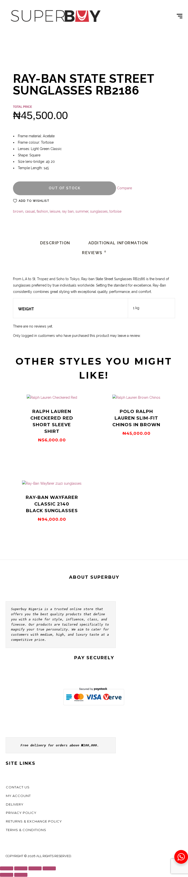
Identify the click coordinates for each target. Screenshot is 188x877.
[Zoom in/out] (6, 868)
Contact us (18, 787)
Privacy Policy (21, 813)
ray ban (68, 211)
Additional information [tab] (118, 243)
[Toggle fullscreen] (20, 868)
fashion (42, 211)
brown (18, 211)
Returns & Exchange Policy (34, 821)
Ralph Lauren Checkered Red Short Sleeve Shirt (51, 421)
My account (18, 796)
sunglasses (99, 211)
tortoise (115, 211)
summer (81, 211)
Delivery (15, 804)
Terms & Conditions (26, 830)
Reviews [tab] (94, 252)
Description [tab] (55, 243)
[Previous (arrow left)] (6, 875)
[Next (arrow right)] (20, 875)
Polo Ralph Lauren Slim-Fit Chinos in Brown (136, 418)
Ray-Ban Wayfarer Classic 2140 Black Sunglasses (52, 504)
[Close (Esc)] (49, 868)
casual (30, 211)
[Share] (35, 868)
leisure (55, 211)
